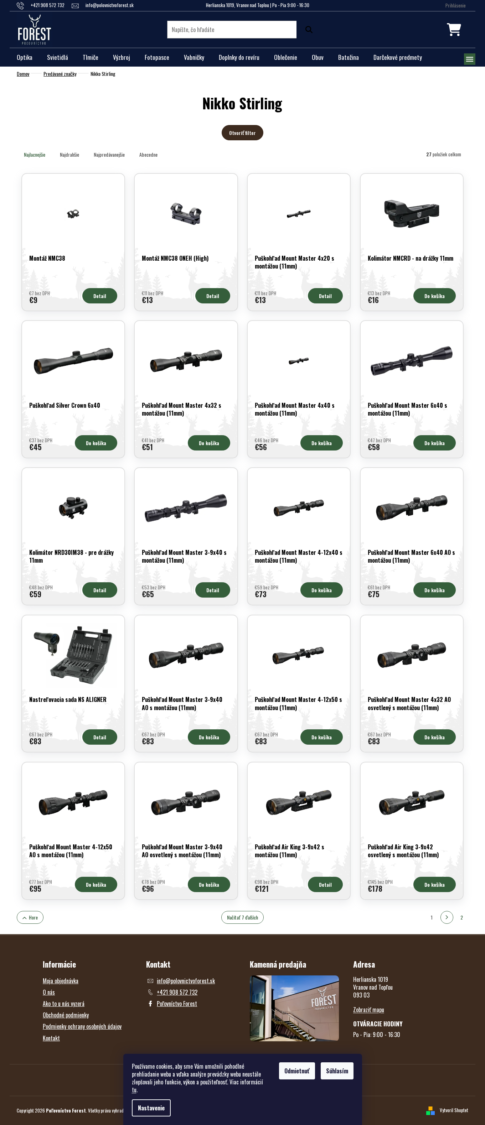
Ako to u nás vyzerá (63, 1003)
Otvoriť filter (242, 132)
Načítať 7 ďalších (242, 917)
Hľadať (307, 29)
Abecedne (148, 154)
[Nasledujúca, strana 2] (446, 917)
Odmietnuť (297, 1071)
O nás (49, 992)
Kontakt (51, 1038)
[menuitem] (25, 57)
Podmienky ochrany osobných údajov (82, 1026)
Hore (33, 917)
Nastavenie (151, 1108)
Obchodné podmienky (66, 1015)
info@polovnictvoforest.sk (186, 981)
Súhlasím (337, 1071)
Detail (99, 296)
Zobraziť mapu (368, 1010)
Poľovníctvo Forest (177, 1003)
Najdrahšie (69, 154)
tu (134, 1089)
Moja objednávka (60, 981)
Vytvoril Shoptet (454, 1109)
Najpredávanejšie (109, 154)
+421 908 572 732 (177, 992)
